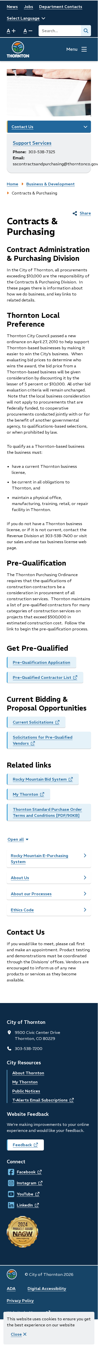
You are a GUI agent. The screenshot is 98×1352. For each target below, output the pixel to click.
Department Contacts (60, 6)
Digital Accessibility (47, 1288)
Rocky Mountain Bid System (46, 781)
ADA (11, 1288)
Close (16, 1334)
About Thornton (28, 1072)
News (12, 6)
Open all (16, 839)
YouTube (21, 1193)
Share (85, 213)
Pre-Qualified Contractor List (48, 679)
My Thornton (31, 796)
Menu (71, 49)
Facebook (21, 1171)
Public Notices (26, 1090)
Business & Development (50, 183)
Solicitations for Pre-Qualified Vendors (42, 742)
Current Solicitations (39, 724)
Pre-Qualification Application (41, 662)
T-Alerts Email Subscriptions (43, 1100)
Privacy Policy (20, 1300)
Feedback (28, 1146)
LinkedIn (21, 1205)
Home (12, 183)
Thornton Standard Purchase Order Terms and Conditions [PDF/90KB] (47, 812)
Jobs (28, 6)
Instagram (21, 1182)
